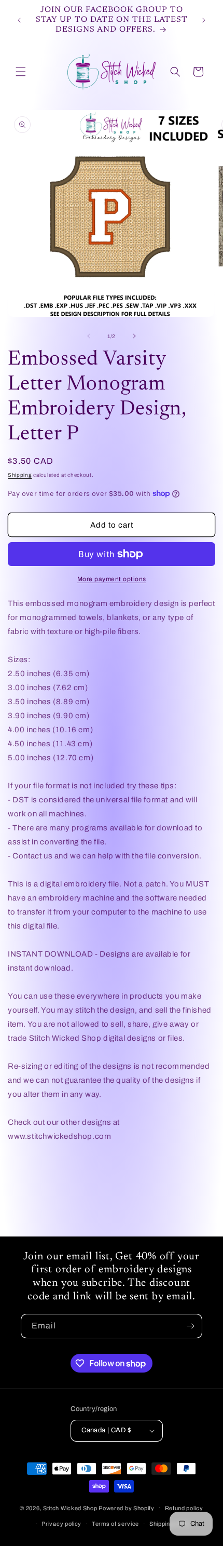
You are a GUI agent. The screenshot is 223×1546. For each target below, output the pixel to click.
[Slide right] (134, 336)
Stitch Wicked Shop (70, 1507)
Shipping (20, 475)
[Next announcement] (203, 20)
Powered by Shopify (127, 1507)
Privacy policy (61, 1524)
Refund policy (184, 1508)
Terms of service (115, 1524)
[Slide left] (88, 336)
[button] (20, 71)
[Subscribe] (190, 1326)
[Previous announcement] (19, 20)
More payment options (111, 579)
